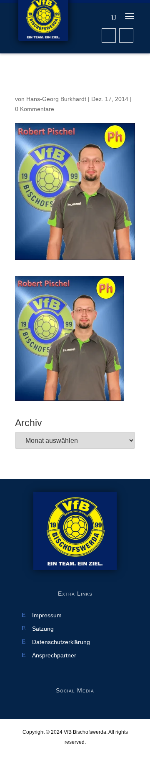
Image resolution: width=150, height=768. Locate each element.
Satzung (43, 629)
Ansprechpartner (54, 655)
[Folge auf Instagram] (126, 35)
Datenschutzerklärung (61, 642)
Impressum (47, 615)
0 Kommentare (34, 109)
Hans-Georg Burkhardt (56, 99)
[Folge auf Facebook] (109, 35)
